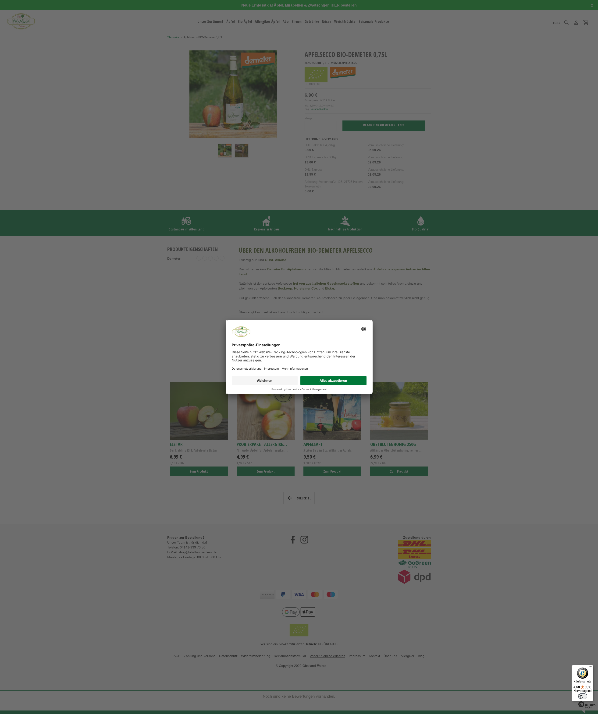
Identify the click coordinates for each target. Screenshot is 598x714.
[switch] (582, 696)
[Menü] (590, 668)
